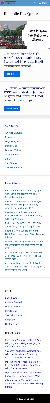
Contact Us (11, 324)
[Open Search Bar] (35, 3)
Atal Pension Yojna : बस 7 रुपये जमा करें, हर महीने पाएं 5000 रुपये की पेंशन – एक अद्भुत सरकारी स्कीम (23, 255)
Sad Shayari (11, 163)
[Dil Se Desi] (8, 3)
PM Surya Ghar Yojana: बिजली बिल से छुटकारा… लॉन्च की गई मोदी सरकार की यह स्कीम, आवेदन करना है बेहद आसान (25, 266)
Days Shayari (12, 141)
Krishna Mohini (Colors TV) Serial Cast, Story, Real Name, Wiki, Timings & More (24, 234)
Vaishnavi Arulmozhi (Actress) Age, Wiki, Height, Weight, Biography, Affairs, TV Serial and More (23, 204)
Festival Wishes (13, 150)
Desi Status (11, 146)
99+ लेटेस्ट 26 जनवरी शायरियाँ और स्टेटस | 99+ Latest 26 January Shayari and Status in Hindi (24, 92)
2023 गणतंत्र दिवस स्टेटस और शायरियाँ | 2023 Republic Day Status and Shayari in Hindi (23, 57)
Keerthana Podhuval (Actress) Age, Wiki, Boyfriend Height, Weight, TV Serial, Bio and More (23, 193)
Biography (10, 137)
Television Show (13, 167)
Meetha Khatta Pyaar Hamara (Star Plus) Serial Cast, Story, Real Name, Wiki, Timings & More (23, 215)
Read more (12, 74)
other (8, 159)
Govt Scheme (12, 154)
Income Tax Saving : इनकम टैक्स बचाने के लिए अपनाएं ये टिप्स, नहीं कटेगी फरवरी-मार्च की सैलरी (24, 244)
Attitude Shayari (13, 133)
